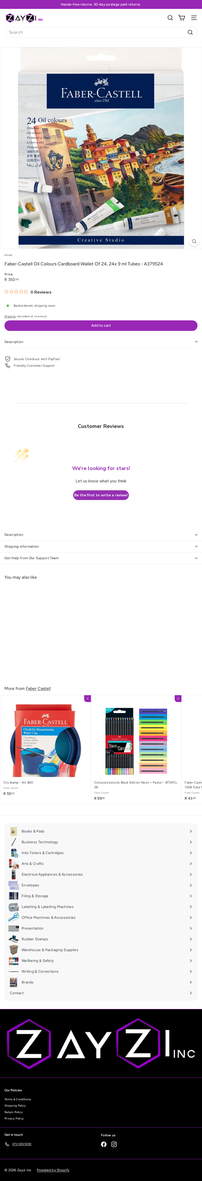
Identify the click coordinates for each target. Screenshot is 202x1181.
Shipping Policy (15, 1105)
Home (8, 255)
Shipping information (21, 546)
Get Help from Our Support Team (31, 558)
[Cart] (181, 18)
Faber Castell (38, 688)
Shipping (10, 316)
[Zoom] (194, 241)
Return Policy (13, 1112)
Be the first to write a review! (101, 495)
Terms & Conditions (17, 1099)
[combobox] (101, 32)
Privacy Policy (14, 1118)
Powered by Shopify (53, 1170)
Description (13, 342)
